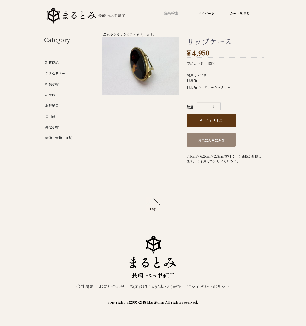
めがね (50, 94)
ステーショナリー (217, 87)
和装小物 (52, 84)
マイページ (206, 13)
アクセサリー (55, 73)
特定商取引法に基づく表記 (156, 286)
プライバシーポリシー (208, 286)
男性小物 (52, 127)
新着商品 (52, 62)
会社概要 (85, 286)
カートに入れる (211, 120)
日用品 (50, 116)
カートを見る (240, 13)
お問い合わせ (112, 286)
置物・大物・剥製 (58, 137)
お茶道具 (52, 105)
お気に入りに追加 (211, 140)
